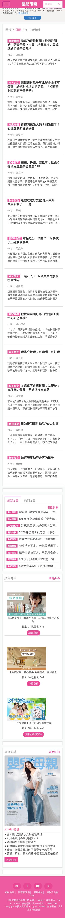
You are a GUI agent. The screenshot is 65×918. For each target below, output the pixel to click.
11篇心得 (33, 683)
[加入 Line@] (38, 886)
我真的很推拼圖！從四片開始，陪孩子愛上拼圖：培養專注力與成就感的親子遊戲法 (33, 44)
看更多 (51, 507)
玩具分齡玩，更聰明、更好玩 (40, 352)
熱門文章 (30, 500)
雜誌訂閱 (11, 859)
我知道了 (32, 18)
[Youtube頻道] (17, 886)
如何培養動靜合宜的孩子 (37, 457)
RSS (32, 895)
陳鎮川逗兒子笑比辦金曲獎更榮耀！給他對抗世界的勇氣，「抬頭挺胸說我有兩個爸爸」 (34, 86)
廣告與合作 (52, 892)
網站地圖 (9, 892)
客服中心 (38, 892)
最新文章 (12, 500)
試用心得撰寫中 (33, 734)
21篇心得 (33, 632)
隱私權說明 (23, 13)
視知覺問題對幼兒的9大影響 (39, 423)
